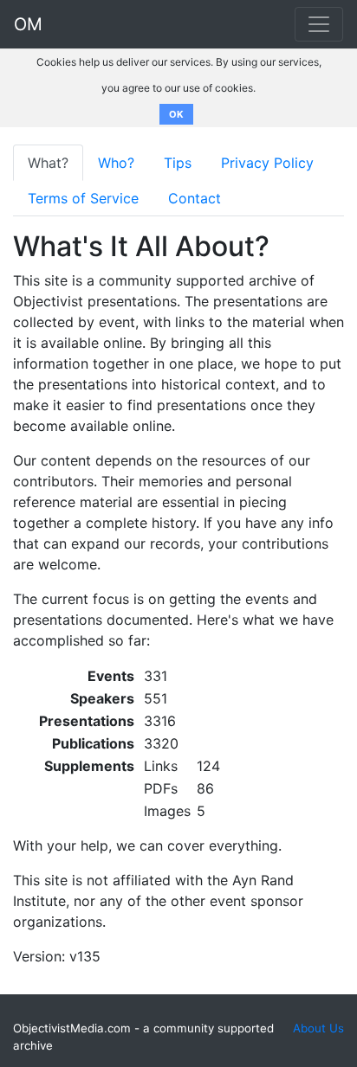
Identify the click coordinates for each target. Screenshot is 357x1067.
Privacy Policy (267, 162)
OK (176, 114)
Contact (194, 198)
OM (28, 24)
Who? (116, 162)
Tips (177, 162)
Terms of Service (83, 198)
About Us (318, 1028)
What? (48, 162)
